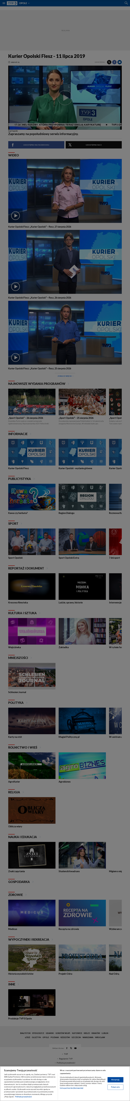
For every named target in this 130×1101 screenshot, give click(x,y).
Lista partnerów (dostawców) (71, 1088)
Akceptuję (115, 1080)
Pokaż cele (115, 1087)
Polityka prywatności (23, 1097)
